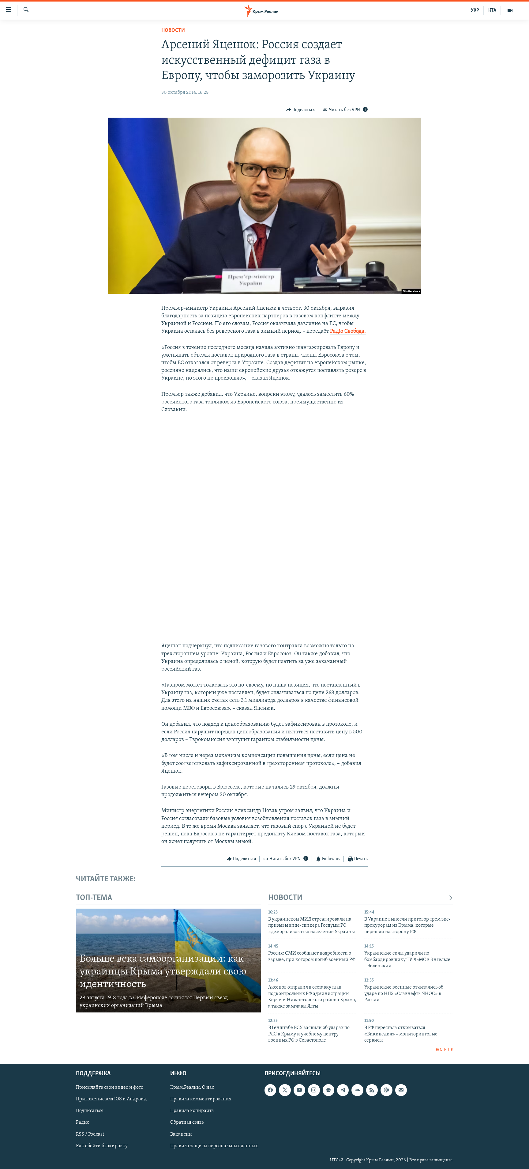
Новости (173, 30)
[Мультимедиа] (510, 10)
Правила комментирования (200, 1099)
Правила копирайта (192, 1110)
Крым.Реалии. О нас (192, 1087)
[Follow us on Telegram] (343, 1090)
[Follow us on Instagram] (314, 1090)
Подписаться (89, 1110)
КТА (492, 10)
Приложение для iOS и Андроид (111, 1099)
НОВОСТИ (285, 898)
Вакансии (181, 1134)
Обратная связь (187, 1122)
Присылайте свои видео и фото (109, 1087)
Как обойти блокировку (102, 1145)
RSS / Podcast (90, 1134)
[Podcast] (386, 1090)
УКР (475, 10)
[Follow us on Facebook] (270, 1090)
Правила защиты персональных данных (214, 1145)
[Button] (301, 110)
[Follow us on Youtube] (299, 1090)
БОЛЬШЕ (444, 1050)
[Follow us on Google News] (328, 1090)
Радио (82, 1122)
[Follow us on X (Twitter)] (285, 1090)
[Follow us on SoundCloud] (357, 1090)
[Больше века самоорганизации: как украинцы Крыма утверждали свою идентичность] (168, 961)
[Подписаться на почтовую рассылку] (401, 1090)
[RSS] (372, 1090)
